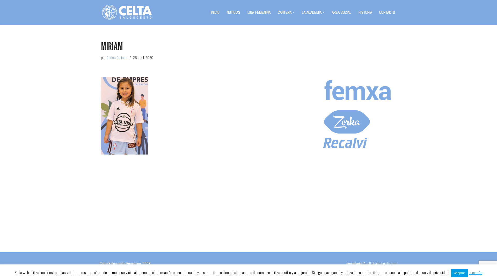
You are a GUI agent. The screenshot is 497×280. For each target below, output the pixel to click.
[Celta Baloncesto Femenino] (127, 12)
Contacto (387, 12)
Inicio (215, 12)
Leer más (475, 272)
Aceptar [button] (459, 273)
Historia (365, 12)
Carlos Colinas (116, 57)
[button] (294, 12)
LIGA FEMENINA (259, 12)
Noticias (233, 12)
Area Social (341, 12)
